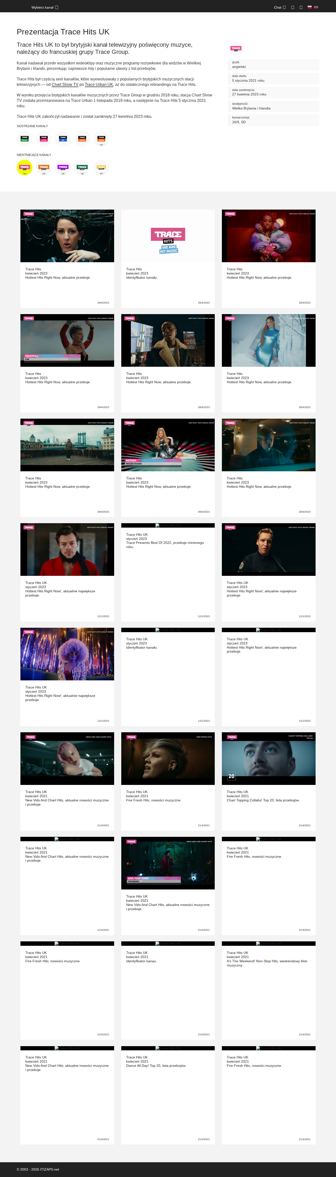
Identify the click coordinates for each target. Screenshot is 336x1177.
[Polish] (309, 7)
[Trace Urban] (82, 138)
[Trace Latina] (44, 138)
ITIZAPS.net (49, 1169)
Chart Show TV (65, 84)
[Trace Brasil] (24, 138)
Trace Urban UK (99, 84)
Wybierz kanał (42, 7)
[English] (316, 7)
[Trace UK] (63, 138)
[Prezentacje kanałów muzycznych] (22, 10)
